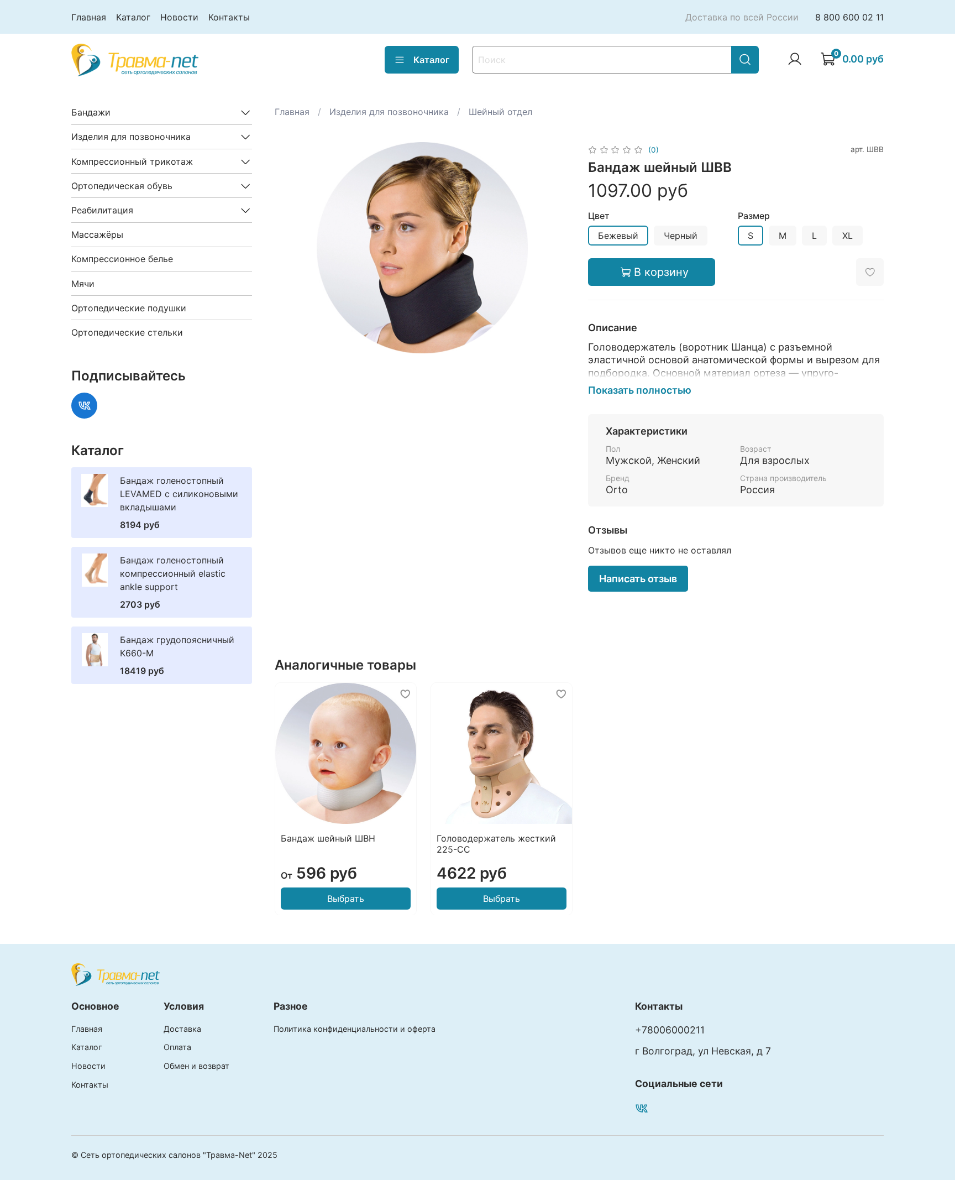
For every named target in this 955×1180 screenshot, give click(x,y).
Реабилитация (102, 210)
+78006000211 (670, 1030)
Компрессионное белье (122, 258)
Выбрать (345, 898)
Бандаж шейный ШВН (328, 837)
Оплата (177, 1047)
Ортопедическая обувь (121, 185)
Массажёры (97, 234)
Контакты (229, 17)
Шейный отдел (500, 111)
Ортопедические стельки (127, 332)
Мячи (83, 283)
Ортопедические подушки (128, 308)
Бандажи (91, 112)
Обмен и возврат (196, 1066)
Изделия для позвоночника (389, 111)
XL (847, 235)
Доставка (182, 1028)
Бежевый (618, 235)
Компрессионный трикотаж (132, 161)
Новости (179, 17)
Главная (88, 17)
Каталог (133, 17)
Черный (680, 235)
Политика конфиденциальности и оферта (354, 1028)
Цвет (599, 216)
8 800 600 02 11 (849, 17)
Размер (754, 216)
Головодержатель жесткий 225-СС (495, 843)
